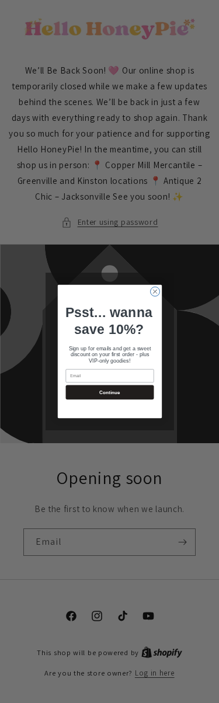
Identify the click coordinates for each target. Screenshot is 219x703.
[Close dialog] (154, 291)
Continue (109, 392)
